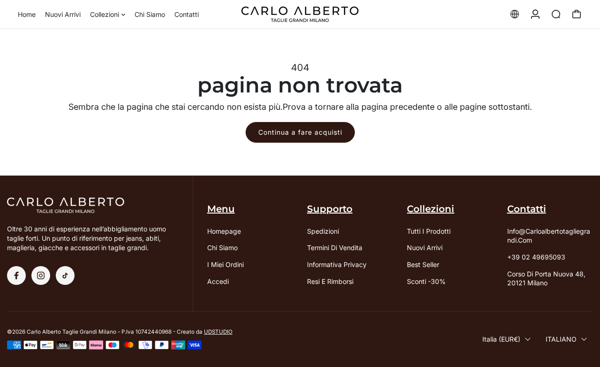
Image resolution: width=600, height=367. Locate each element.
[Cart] (576, 14)
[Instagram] (40, 275)
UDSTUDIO (218, 332)
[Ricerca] (556, 14)
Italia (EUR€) (501, 339)
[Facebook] (16, 275)
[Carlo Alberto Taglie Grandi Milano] (300, 14)
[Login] (535, 14)
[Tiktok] (65, 275)
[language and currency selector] (514, 14)
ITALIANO (561, 339)
